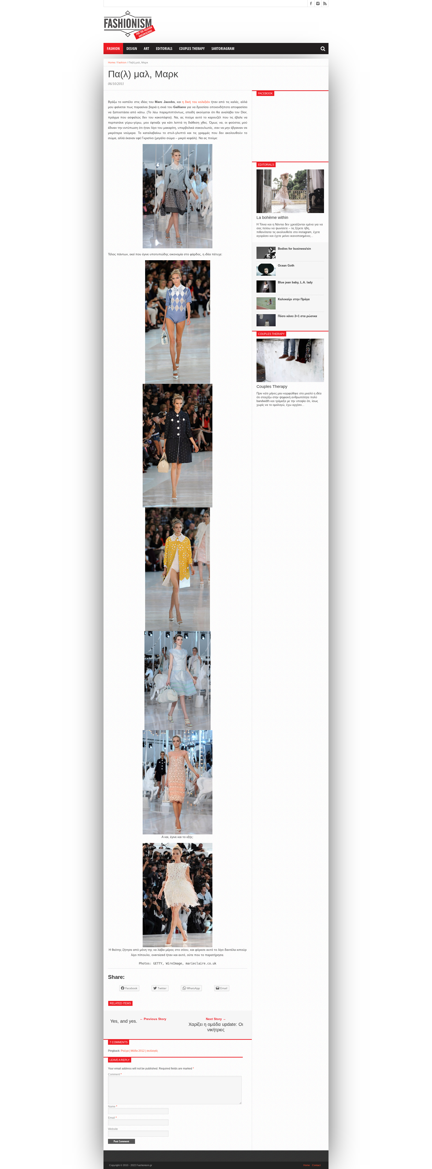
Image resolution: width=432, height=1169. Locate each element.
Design (131, 48)
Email (112, 1117)
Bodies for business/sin (294, 248)
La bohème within (272, 217)
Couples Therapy (192, 48)
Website (113, 1129)
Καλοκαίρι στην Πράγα (294, 299)
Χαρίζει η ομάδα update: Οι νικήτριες (216, 1027)
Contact (316, 1165)
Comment (115, 1074)
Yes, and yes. (123, 1021)
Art (146, 48)
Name (112, 1106)
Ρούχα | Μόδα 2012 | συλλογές (139, 1050)
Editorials (164, 48)
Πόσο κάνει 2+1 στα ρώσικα (297, 316)
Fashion (113, 48)
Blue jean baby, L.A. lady (295, 282)
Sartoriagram (223, 48)
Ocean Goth (286, 265)
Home (111, 62)
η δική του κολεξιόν (196, 102)
